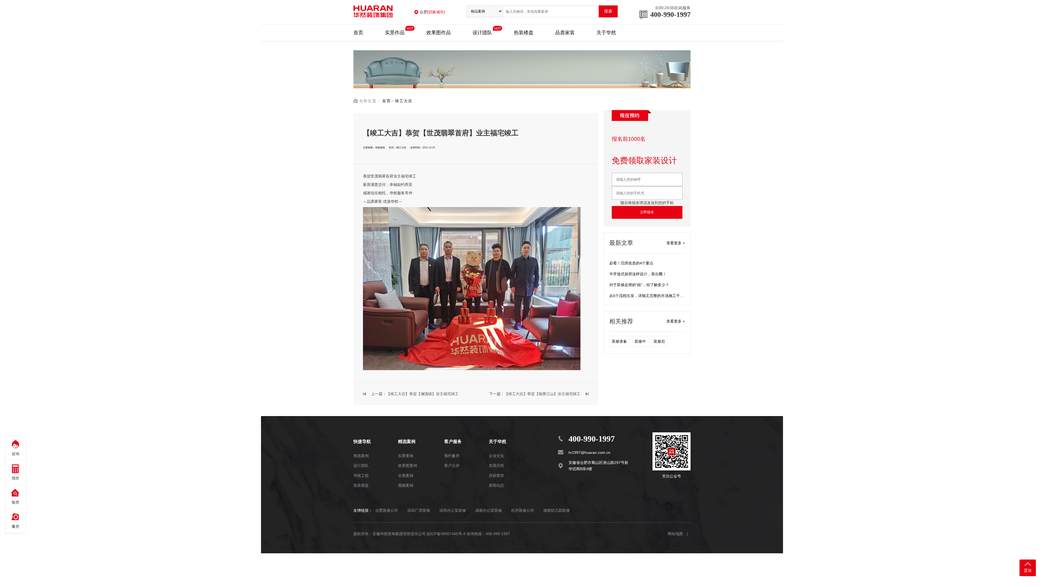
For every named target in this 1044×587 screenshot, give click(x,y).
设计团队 (482, 32)
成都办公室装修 (488, 510)
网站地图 (675, 534)
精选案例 (361, 456)
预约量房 (451, 456)
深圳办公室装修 (452, 510)
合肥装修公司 (386, 510)
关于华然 (606, 32)
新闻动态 (496, 485)
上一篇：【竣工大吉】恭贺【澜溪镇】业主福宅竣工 (415, 394)
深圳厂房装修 (418, 510)
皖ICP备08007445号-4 (446, 534)
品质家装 (565, 32)
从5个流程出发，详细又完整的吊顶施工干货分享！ (652, 296)
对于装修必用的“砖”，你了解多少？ (639, 285)
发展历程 (496, 465)
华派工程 (361, 475)
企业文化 (496, 456)
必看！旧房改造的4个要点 (631, 263)
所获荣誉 (496, 475)
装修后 (659, 341)
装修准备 (619, 341)
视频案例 (405, 485)
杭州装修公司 (522, 510)
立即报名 (647, 212)
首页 (358, 32)
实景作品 (395, 32)
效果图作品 (438, 32)
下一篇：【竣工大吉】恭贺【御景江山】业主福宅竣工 (534, 394)
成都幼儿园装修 (556, 510)
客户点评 (451, 465)
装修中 (640, 341)
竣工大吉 (403, 101)
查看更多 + (675, 243)
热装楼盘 (523, 32)
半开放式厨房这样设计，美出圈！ (637, 274)
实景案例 (405, 456)
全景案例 (405, 475)
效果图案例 (407, 465)
